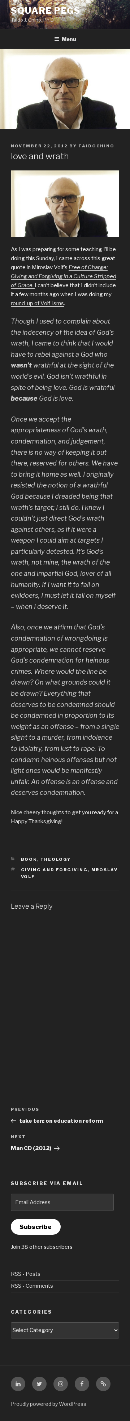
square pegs (46, 10)
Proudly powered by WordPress (48, 1404)
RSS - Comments (32, 1286)
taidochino (96, 145)
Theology (55, 859)
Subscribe (36, 1226)
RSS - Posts (25, 1274)
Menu (69, 39)
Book (29, 859)
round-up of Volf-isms (37, 303)
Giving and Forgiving (54, 869)
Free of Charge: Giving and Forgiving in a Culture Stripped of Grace (63, 276)
